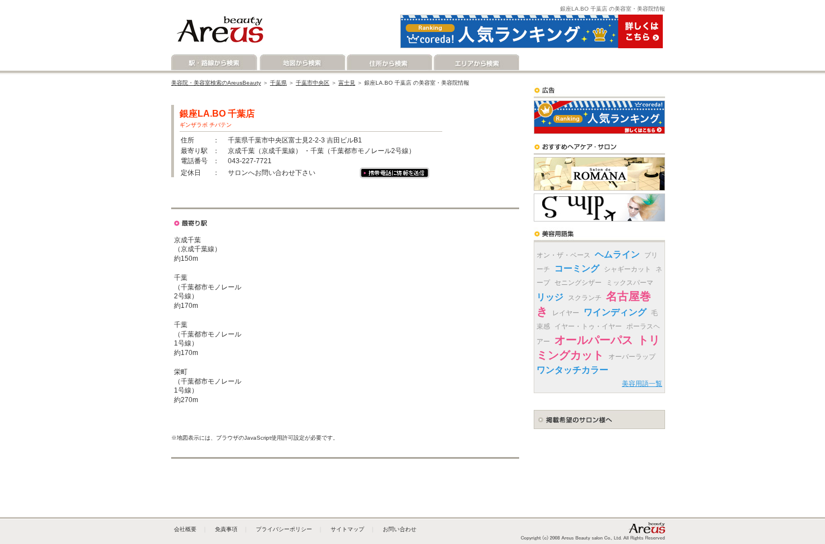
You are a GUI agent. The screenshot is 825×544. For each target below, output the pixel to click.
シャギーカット (627, 269)
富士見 (346, 83)
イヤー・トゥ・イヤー (588, 326)
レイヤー (565, 313)
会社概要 (185, 529)
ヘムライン (617, 254)
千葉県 (278, 83)
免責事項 (226, 529)
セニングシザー (578, 283)
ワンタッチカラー (572, 370)
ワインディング (615, 312)
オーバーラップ (632, 357)
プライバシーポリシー (284, 529)
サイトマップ (347, 529)
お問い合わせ (399, 529)
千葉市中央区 (312, 83)
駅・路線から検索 (214, 62)
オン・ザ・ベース (563, 255)
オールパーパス (593, 340)
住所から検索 (388, 62)
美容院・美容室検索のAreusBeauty (216, 83)
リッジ (550, 297)
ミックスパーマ (629, 283)
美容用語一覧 (642, 384)
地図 (208, 199)
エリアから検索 (475, 62)
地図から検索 (301, 62)
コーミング (576, 268)
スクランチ (585, 298)
